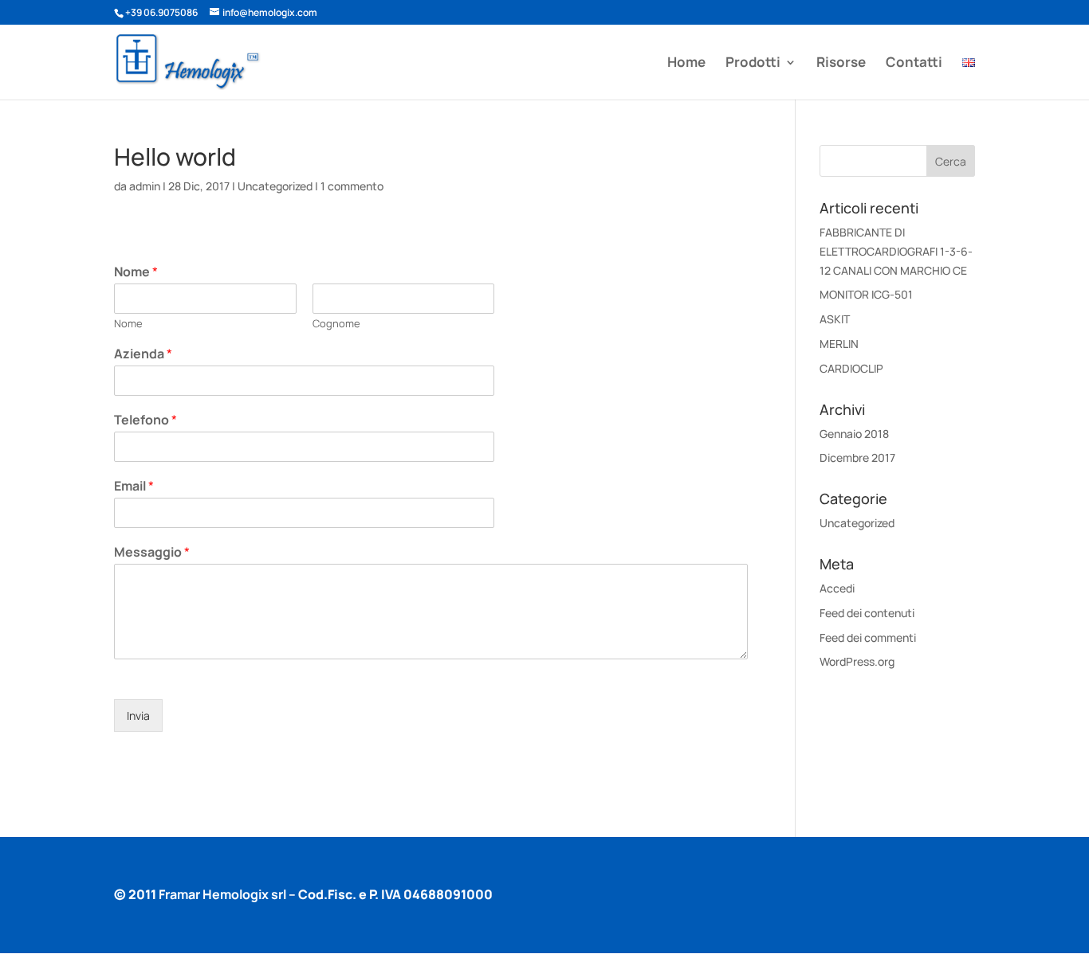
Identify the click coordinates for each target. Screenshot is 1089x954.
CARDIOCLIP (851, 368)
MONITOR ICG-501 (866, 294)
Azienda (143, 354)
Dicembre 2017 (857, 457)
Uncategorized (275, 186)
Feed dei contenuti (867, 612)
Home (686, 64)
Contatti (914, 64)
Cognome (336, 323)
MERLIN (839, 343)
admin (144, 186)
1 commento (351, 186)
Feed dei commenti (868, 637)
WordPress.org (857, 661)
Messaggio (152, 552)
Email (134, 486)
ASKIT (835, 318)
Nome (136, 272)
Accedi (837, 588)
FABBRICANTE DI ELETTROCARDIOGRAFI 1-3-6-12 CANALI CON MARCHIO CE (896, 251)
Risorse (841, 64)
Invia (138, 715)
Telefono (145, 420)
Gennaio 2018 (854, 433)
